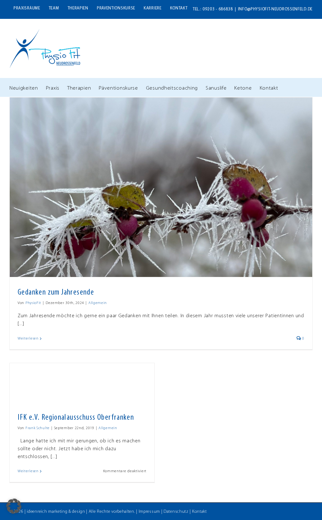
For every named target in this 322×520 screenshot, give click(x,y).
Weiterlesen (28, 338)
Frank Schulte (37, 428)
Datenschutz (176, 511)
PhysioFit (33, 303)
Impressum (149, 511)
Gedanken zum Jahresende (56, 292)
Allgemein (97, 303)
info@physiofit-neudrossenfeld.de (275, 9)
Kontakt (199, 511)
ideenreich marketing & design (56, 511)
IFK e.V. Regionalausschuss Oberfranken (76, 417)
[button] (14, 506)
